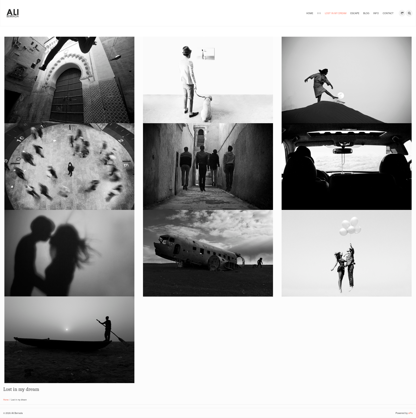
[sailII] (69, 339)
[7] (69, 166)
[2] (347, 166)
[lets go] (347, 253)
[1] (208, 80)
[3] (69, 80)
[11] (69, 253)
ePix (410, 413)
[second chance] (208, 253)
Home (6, 399)
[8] (208, 166)
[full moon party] (347, 80)
